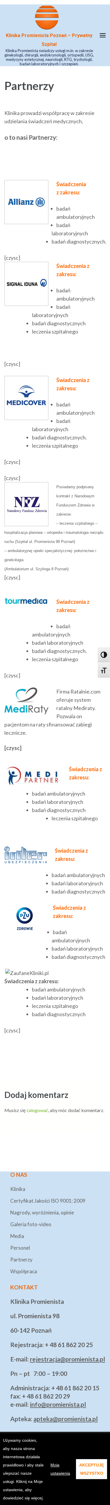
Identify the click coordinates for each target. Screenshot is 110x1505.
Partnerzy (21, 1259)
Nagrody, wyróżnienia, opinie (42, 1212)
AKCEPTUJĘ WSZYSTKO (91, 1469)
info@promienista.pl (58, 1404)
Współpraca (23, 1271)
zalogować (37, 1110)
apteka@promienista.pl (65, 1418)
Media (17, 1236)
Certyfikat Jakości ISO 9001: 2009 (47, 1201)
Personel (20, 1248)
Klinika (17, 1189)
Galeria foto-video (30, 1224)
